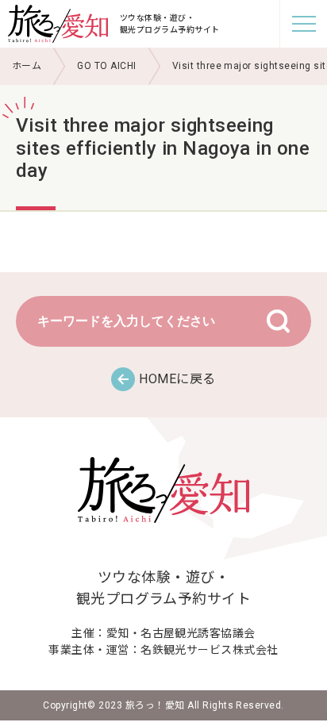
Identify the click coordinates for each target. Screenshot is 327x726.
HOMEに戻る (177, 378)
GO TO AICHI (106, 65)
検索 (278, 321)
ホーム (26, 65)
